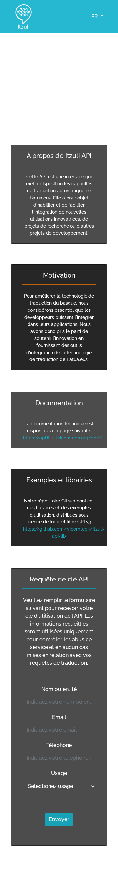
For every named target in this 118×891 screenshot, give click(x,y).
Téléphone (59, 745)
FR (95, 16)
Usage (59, 773)
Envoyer (59, 819)
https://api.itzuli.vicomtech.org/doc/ (62, 437)
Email (59, 717)
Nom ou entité (59, 689)
